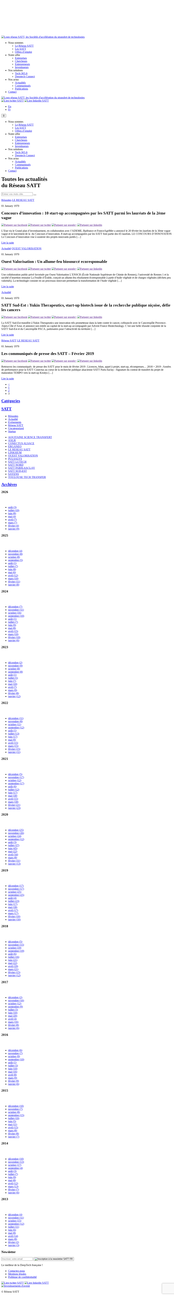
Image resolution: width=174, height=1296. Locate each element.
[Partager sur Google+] (64, 225)
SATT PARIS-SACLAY (21, 467)
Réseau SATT (8, 340)
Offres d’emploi (23, 51)
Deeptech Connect (25, 76)
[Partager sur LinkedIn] (89, 225)
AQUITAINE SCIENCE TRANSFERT (30, 437)
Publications (21, 88)
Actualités (20, 82)
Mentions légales (17, 1273)
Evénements (14, 422)
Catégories (10, 401)
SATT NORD (15, 464)
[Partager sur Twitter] (39, 225)
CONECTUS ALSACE (21, 443)
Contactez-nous (16, 1270)
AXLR (12, 440)
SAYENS (13, 474)
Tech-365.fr (21, 73)
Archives (9, 484)
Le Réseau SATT (24, 45)
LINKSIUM (15, 452)
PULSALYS (15, 458)
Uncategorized (16, 428)
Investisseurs (22, 67)
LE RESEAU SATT (23, 200)
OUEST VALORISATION (26, 248)
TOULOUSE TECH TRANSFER (27, 477)
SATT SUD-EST (17, 471)
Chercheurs (21, 61)
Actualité (6, 248)
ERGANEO (15, 446)
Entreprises (21, 58)
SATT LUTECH (17, 461)
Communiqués (23, 85)
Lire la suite (7, 242)
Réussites (6, 200)
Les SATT (20, 48)
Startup (12, 431)
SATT (6, 409)
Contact (12, 91)
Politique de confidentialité (22, 1277)
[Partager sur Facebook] (14, 225)
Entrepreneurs (22, 64)
